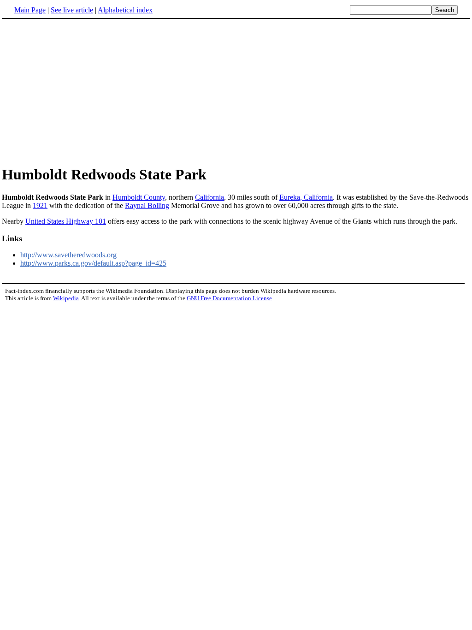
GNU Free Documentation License (229, 298)
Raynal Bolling (147, 205)
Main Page (30, 10)
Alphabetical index (125, 10)
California (209, 197)
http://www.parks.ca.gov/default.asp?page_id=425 (93, 263)
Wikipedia (66, 298)
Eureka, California (306, 197)
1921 (40, 205)
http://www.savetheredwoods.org (68, 255)
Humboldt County (138, 197)
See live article (72, 10)
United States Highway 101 (65, 221)
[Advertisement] (79, 91)
